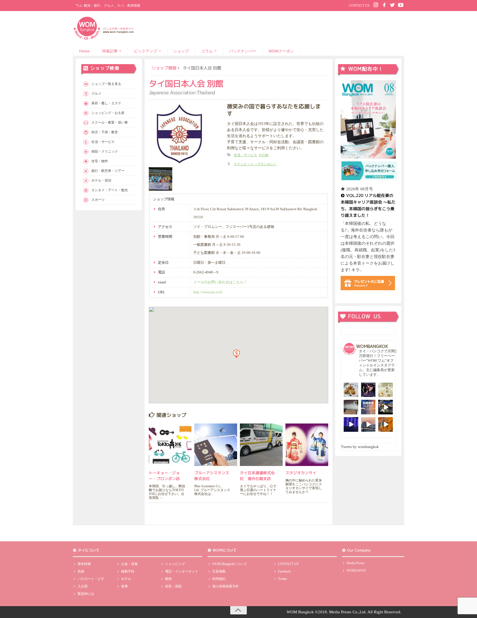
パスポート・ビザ (91, 579)
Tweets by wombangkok (360, 447)
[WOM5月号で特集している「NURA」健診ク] (351, 407)
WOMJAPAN (356, 570)
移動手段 (127, 571)
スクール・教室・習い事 (109, 122)
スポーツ (98, 200)
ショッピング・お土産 (107, 113)
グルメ (96, 93)
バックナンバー (242, 51)
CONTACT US (359, 5)
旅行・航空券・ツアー (107, 171)
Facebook (284, 571)
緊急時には (86, 594)
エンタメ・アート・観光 (109, 190)
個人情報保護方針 (225, 586)
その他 (263, 155)
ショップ (181, 51)
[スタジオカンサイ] (306, 444)
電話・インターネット (181, 571)
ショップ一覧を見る (106, 84)
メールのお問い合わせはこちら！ (220, 282)
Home (84, 51)
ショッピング (175, 564)
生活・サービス (245, 155)
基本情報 (84, 564)
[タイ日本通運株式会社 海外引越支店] (261, 444)
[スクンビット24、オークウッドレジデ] (385, 424)
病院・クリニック (104, 151)
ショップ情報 (164, 68)
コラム (207, 51)
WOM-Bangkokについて (229, 564)
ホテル (126, 579)
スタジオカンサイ (300, 472)
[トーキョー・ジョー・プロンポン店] (170, 444)
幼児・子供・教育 (104, 132)
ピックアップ (145, 51)
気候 (81, 571)
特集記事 (110, 51)
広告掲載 (219, 571)
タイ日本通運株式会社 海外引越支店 (257, 475)
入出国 (83, 586)
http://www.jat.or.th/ (208, 292)
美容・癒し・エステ (106, 103)
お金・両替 (129, 564)
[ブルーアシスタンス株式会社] (215, 444)
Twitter (282, 579)
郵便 (168, 579)
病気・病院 (173, 586)
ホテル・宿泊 (101, 180)
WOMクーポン (281, 51)
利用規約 (219, 579)
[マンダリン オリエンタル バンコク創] (385, 390)
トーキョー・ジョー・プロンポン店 (164, 475)
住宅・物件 (99, 161)
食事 (124, 586)
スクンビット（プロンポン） (255, 164)
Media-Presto (355, 563)
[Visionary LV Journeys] (385, 407)
